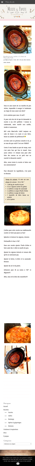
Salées (5, 62)
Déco (5, 433)
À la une (21, 60)
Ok (18, 463)
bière (25, 60)
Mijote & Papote (8, 60)
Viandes (8, 62)
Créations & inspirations (11, 429)
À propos (6, 436)
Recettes (28, 60)
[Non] (33, 461)
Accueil (6, 406)
